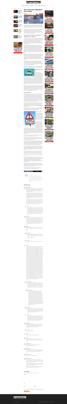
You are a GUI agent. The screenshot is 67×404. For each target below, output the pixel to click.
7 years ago (31, 240)
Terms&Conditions (44, 401)
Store (39, 5)
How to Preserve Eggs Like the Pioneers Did (20, 36)
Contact (50, 401)
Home (24, 7)
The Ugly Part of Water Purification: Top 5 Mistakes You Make (20, 31)
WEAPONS (32, 5)
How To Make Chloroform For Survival (20, 25)
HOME (23, 5)
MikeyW (28, 307)
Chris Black (31, 174)
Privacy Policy (40, 401)
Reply (27, 204)
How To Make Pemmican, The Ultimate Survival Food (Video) (20, 12)
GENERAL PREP (27, 5)
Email (25, 386)
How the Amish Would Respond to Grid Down (20, 16)
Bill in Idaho (27, 216)
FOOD (36, 5)
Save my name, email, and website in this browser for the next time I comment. (34, 389)
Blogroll (47, 401)
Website (35, 386)
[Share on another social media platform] (42, 171)
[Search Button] (52, 8)
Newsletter (43, 5)
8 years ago (32, 187)
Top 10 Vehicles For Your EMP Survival (20, 21)
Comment (25, 374)
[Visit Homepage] (33, 2)
